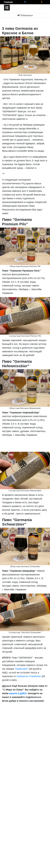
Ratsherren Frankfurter (29, 676)
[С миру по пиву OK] (41, 2)
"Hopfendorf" (22, 669)
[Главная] (2, 2)
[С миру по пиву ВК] (25, 2)
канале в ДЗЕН (18, 693)
